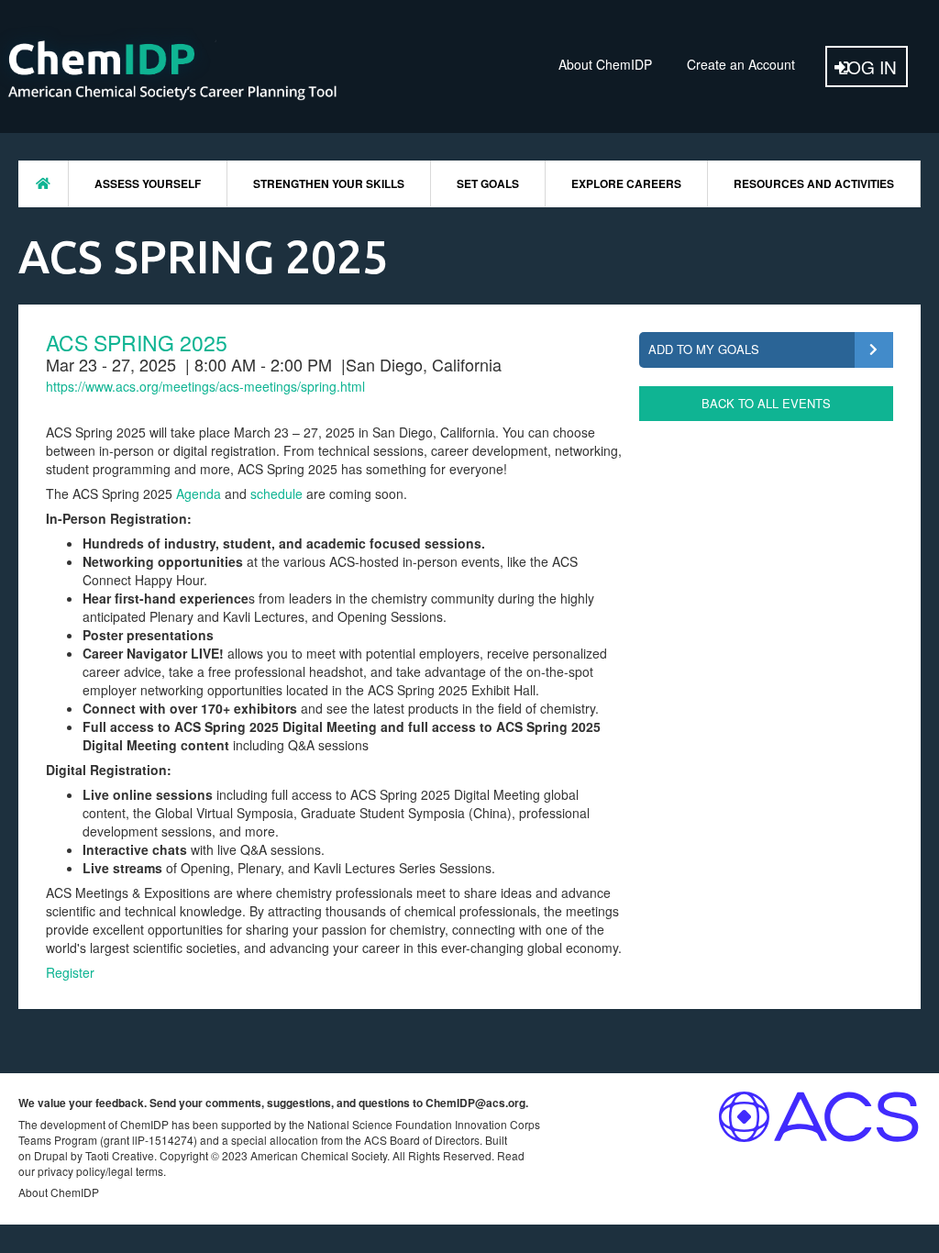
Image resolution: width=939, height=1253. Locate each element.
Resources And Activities (814, 183)
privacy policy (71, 1171)
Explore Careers (626, 183)
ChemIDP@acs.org (475, 1102)
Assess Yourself (147, 183)
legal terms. (137, 1171)
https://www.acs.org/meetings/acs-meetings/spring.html (205, 386)
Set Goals (488, 183)
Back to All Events (766, 403)
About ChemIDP (605, 64)
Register (70, 972)
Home (43, 183)
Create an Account (741, 64)
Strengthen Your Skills (328, 183)
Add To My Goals (703, 349)
